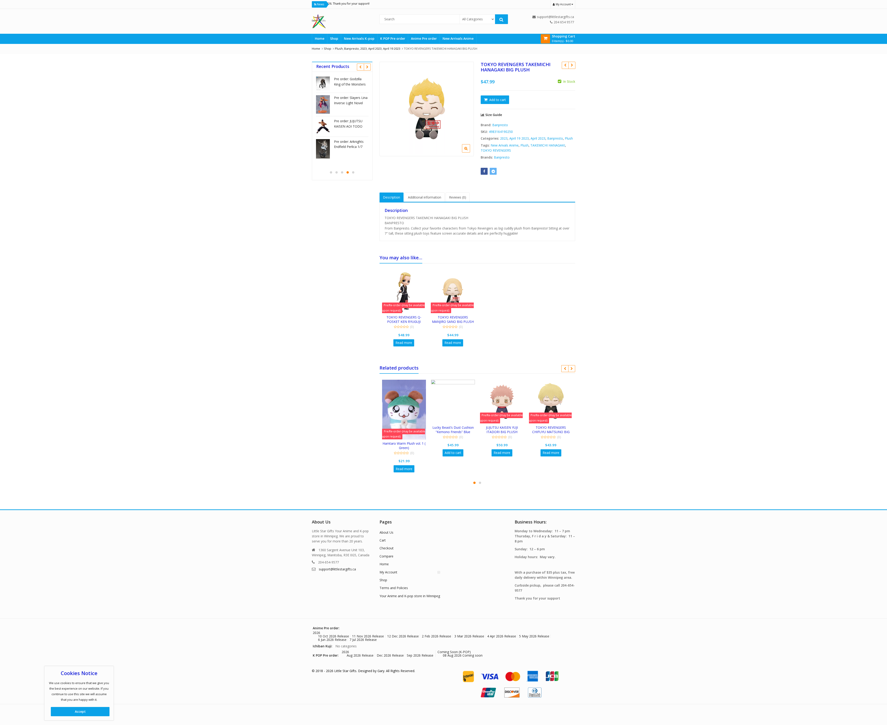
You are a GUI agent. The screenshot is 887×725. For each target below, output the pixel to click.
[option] (426, 109)
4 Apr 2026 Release (501, 636)
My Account (388, 572)
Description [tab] (391, 197)
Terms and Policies (394, 588)
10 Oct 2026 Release (333, 636)
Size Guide (493, 115)
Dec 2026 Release (390, 655)
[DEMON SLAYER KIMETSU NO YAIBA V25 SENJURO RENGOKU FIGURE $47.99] (571, 65)
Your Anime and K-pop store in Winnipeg (410, 596)
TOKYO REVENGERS (496, 150)
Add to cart (497, 100)
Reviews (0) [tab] (457, 197)
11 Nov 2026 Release (368, 636)
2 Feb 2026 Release (436, 636)
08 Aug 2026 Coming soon (463, 655)
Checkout (387, 548)
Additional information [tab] (424, 197)
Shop (334, 38)
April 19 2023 (519, 138)
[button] (470, 152)
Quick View (406, 317)
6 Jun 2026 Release (332, 639)
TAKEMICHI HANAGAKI (547, 145)
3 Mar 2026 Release (469, 636)
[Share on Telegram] (493, 171)
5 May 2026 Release (534, 636)
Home (319, 38)
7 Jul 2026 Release (363, 639)
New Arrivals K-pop (359, 38)
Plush (569, 138)
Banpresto (500, 125)
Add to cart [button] (453, 452)
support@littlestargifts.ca (337, 569)
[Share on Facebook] (484, 171)
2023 (503, 138)
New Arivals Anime (505, 145)
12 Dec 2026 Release (403, 636)
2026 (316, 632)
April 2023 (538, 138)
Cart (383, 540)
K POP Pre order (392, 38)
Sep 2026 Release (420, 655)
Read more (403, 342)
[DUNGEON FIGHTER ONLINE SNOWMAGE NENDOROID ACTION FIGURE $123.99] (565, 65)
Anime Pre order (424, 38)
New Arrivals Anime (458, 38)
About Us (386, 532)
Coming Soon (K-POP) (454, 652)
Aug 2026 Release (360, 655)
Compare (386, 556)
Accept (80, 711)
